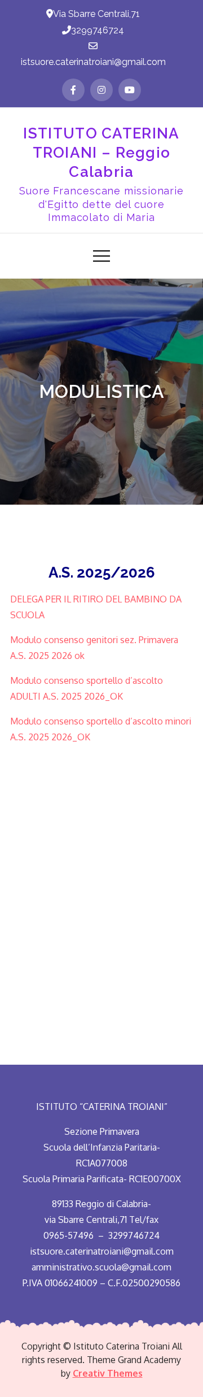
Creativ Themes (108, 1373)
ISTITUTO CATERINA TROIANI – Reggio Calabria (101, 152)
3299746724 (97, 30)
